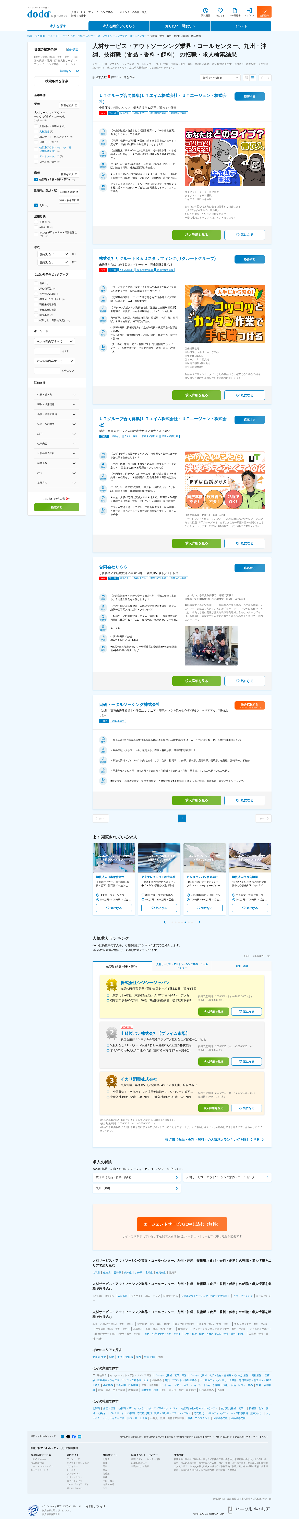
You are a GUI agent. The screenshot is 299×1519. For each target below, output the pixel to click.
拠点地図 (231, 1498)
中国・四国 (108, 1481)
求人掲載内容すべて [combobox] (49, 341)
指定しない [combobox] (47, 254)
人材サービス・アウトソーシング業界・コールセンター (116, 35)
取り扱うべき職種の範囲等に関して (184, 1437)
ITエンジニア (73, 1459)
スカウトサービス (40, 1470)
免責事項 (239, 1437)
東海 (105, 1470)
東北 (105, 1463)
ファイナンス (73, 1473)
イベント (241, 26)
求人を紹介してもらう (119, 26)
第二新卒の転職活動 (258, 1463)
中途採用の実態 (251, 1466)
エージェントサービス (42, 1466)
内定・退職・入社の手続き (232, 1463)
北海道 (106, 1459)
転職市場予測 (187, 1470)
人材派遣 (44, 131)
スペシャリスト (74, 1477)
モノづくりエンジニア (78, 1463)
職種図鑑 (220, 1470)
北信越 (106, 1473)
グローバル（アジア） (78, 1484)
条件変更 (73, 49)
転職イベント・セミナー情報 (145, 1459)
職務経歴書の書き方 (222, 1459)
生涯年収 (214, 1466)
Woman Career (74, 1488)
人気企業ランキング (186, 1466)
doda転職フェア (139, 1463)
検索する (56, 507)
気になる (247, 234)
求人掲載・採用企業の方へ (254, 1498)
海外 (105, 1488)
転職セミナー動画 (140, 1466)
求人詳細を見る (196, 234)
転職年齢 (236, 1466)
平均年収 (203, 1466)
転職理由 (225, 1466)
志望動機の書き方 (243, 1459)
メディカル (72, 1466)
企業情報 (232, 1470)
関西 (105, 1477)
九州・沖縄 (76, 35)
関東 (105, 1466)
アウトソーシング (49, 156)
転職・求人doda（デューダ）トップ (47, 35)
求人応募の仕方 (188, 1463)
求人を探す (58, 26)
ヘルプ (265, 1437)
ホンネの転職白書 (205, 1470)
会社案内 (217, 1498)
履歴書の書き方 (202, 1459)
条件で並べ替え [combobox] (213, 77)
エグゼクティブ (74, 1481)
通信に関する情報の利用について (147, 1437)
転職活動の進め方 (183, 1459)
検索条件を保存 (56, 81)
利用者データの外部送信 (217, 1437)
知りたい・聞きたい (180, 26)
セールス (71, 1470)
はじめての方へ (38, 1459)
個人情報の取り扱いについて (56, 1510)
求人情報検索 (37, 1463)
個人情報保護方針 (51, 1514)
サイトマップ (252, 1437)
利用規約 (124, 1437)
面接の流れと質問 (207, 1463)
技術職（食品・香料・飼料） (114, 1177)
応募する (249, 96)
